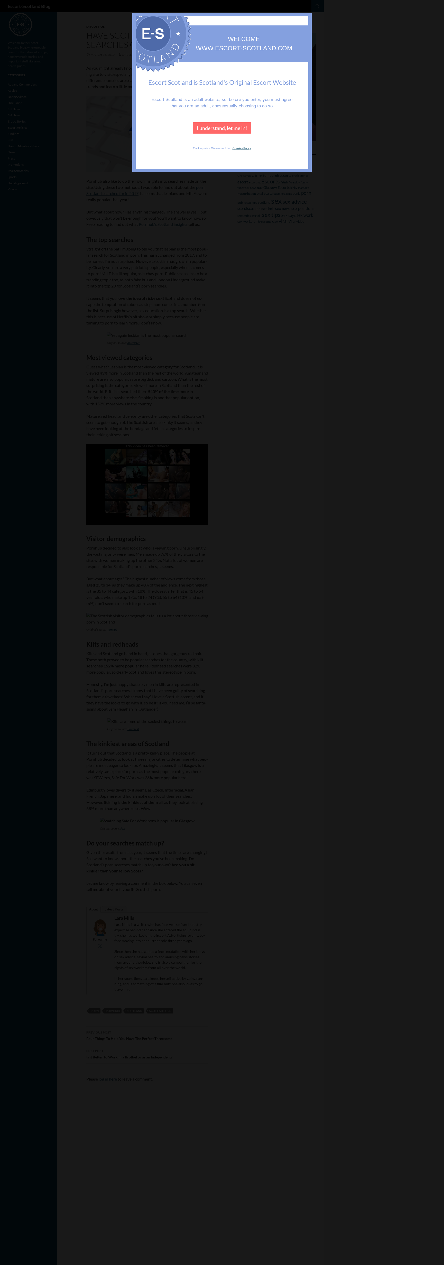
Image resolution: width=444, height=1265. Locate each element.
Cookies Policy (242, 148)
